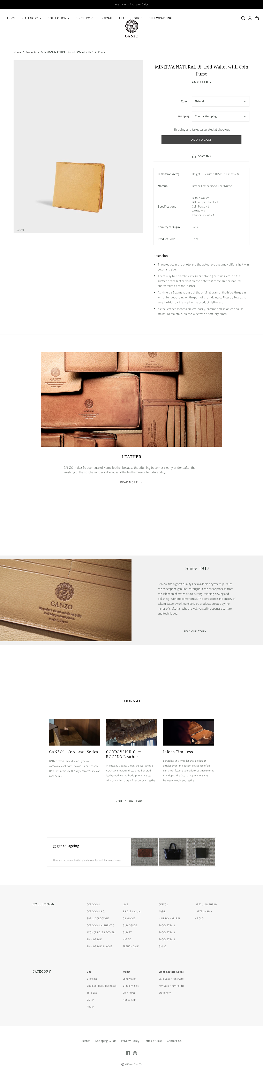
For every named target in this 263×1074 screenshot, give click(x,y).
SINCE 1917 (84, 18)
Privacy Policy (130, 1041)
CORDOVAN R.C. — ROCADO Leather (123, 755)
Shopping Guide (105, 1041)
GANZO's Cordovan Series (73, 752)
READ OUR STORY (197, 631)
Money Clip (129, 1000)
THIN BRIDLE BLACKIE (100, 946)
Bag (89, 972)
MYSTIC (127, 939)
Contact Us (174, 1041)
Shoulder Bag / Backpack (102, 986)
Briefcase (92, 979)
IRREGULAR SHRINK (206, 904)
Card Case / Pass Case (171, 979)
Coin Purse (129, 993)
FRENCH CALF (131, 946)
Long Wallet (129, 979)
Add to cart (201, 139)
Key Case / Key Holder (171, 986)
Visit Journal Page (131, 801)
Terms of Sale (153, 1041)
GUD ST (127, 932)
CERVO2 (163, 904)
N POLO (199, 918)
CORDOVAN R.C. (96, 911)
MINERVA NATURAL (170, 918)
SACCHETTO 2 (167, 925)
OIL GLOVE (129, 918)
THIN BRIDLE (94, 939)
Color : (185, 101)
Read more (131, 482)
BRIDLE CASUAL (132, 911)
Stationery (165, 993)
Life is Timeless (178, 752)
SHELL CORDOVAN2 (98, 918)
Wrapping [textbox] (183, 116)
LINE (125, 904)
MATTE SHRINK (203, 911)
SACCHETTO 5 (167, 939)
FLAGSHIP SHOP (131, 18)
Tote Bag (92, 993)
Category (30, 18)
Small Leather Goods (171, 972)
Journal (106, 18)
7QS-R (162, 911)
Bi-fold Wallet (130, 986)
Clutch (90, 1000)
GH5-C (162, 946)
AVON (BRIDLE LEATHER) (101, 932)
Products (31, 52)
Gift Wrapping (160, 18)
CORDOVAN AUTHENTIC (100, 925)
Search (86, 1041)
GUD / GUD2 (130, 925)
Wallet (126, 972)
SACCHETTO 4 (167, 932)
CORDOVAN (93, 904)
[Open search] (243, 18)
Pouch (90, 1007)
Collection (57, 18)
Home (11, 18)
